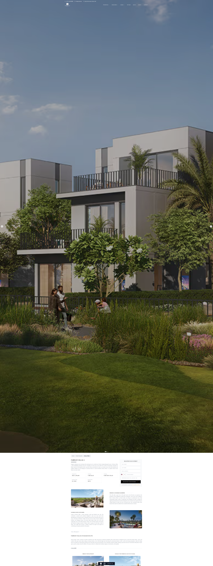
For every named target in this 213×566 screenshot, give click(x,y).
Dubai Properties (79, 455)
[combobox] (122, 474)
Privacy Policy (138, 484)
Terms (133, 484)
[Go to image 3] (107, 451)
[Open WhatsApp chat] (104, 564)
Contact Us (110, 563)
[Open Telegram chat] (101, 564)
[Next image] (211, 226)
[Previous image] (2, 226)
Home (73, 455)
